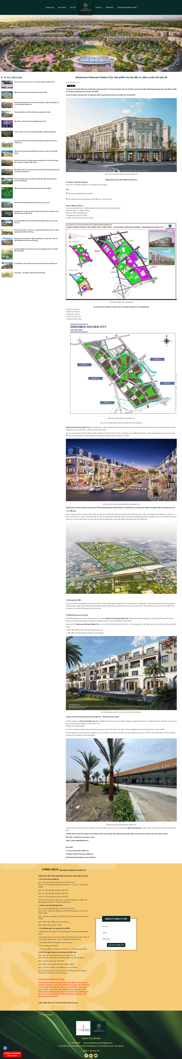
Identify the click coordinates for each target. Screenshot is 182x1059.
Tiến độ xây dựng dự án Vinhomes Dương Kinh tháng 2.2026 (32, 188)
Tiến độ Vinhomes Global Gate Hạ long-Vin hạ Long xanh (32, 202)
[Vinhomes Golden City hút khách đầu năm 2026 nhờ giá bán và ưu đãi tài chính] (7, 223)
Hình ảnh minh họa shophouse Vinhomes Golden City (121, 504)
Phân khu (109, 7)
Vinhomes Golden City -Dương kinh (121, 302)
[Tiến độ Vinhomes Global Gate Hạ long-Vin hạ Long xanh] (7, 204)
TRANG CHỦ (50, 7)
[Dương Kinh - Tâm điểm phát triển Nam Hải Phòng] (7, 274)
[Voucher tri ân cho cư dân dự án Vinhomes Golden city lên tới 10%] (7, 84)
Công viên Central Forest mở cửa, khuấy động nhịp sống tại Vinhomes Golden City (35, 141)
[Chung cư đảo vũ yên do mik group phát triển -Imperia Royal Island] (7, 134)
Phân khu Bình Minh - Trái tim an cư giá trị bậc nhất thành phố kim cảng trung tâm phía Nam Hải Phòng (36, 231)
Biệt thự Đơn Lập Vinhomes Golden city (89, 630)
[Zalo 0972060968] (5, 1048)
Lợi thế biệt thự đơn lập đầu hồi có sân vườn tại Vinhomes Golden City (35, 263)
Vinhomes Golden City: (117, 89)
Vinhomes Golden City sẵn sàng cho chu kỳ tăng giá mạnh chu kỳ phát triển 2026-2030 (36, 250)
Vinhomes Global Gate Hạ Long (66, 1003)
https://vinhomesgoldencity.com (77, 840)
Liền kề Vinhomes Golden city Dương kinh (90, 633)
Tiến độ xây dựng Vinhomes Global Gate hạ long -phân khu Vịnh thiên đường (35, 152)
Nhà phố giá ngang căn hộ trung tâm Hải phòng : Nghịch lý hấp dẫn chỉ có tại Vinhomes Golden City (36, 103)
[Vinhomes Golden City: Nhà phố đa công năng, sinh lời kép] (7, 114)
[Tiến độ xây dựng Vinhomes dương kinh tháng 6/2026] (7, 95)
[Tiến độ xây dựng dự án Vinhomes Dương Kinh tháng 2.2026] (7, 193)
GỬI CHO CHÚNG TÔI (116, 945)
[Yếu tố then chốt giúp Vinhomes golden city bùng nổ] (7, 124)
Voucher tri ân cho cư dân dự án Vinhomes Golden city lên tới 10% (34, 82)
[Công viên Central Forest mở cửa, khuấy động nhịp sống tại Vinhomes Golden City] (7, 143)
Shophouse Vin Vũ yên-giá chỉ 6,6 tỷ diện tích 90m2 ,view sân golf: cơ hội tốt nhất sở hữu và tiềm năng (36, 212)
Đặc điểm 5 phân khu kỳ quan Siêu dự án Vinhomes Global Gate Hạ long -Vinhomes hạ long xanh (36, 170)
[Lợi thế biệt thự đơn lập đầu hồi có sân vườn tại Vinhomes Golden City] (7, 265)
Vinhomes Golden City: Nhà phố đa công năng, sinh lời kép (32, 112)
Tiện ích (98, 7)
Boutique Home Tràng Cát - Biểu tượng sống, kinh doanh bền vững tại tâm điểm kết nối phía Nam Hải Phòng (35, 239)
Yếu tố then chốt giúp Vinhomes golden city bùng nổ (30, 121)
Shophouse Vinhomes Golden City (78, 427)
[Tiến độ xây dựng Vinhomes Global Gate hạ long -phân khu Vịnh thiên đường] (7, 153)
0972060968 (13, 1054)
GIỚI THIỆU (62, 7)
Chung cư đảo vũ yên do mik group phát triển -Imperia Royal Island (35, 132)
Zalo (91, 1056)
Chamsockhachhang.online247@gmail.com (98, 1043)
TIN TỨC (73, 7)
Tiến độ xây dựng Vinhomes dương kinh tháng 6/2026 (30, 92)
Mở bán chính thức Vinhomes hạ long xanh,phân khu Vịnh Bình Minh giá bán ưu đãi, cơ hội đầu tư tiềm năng (36, 161)
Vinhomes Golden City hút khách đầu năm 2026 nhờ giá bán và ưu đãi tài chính (35, 221)
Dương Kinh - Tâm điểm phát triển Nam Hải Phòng (29, 273)
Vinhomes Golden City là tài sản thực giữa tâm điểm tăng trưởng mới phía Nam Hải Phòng (35, 179)
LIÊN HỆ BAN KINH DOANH (127, 7)
